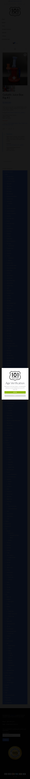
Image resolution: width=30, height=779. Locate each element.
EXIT (15, 395)
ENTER (15, 392)
